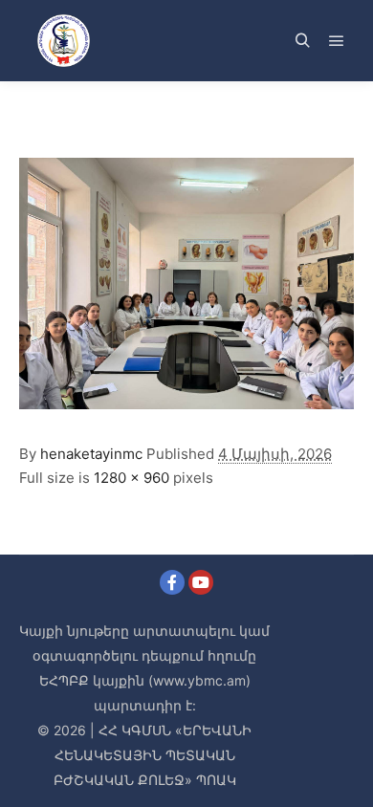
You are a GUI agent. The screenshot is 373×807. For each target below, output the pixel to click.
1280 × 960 (131, 478)
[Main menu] (336, 41)
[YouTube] (200, 582)
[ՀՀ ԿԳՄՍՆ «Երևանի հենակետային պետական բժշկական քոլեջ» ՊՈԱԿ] (63, 40)
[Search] (302, 41)
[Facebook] (172, 582)
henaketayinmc (91, 454)
